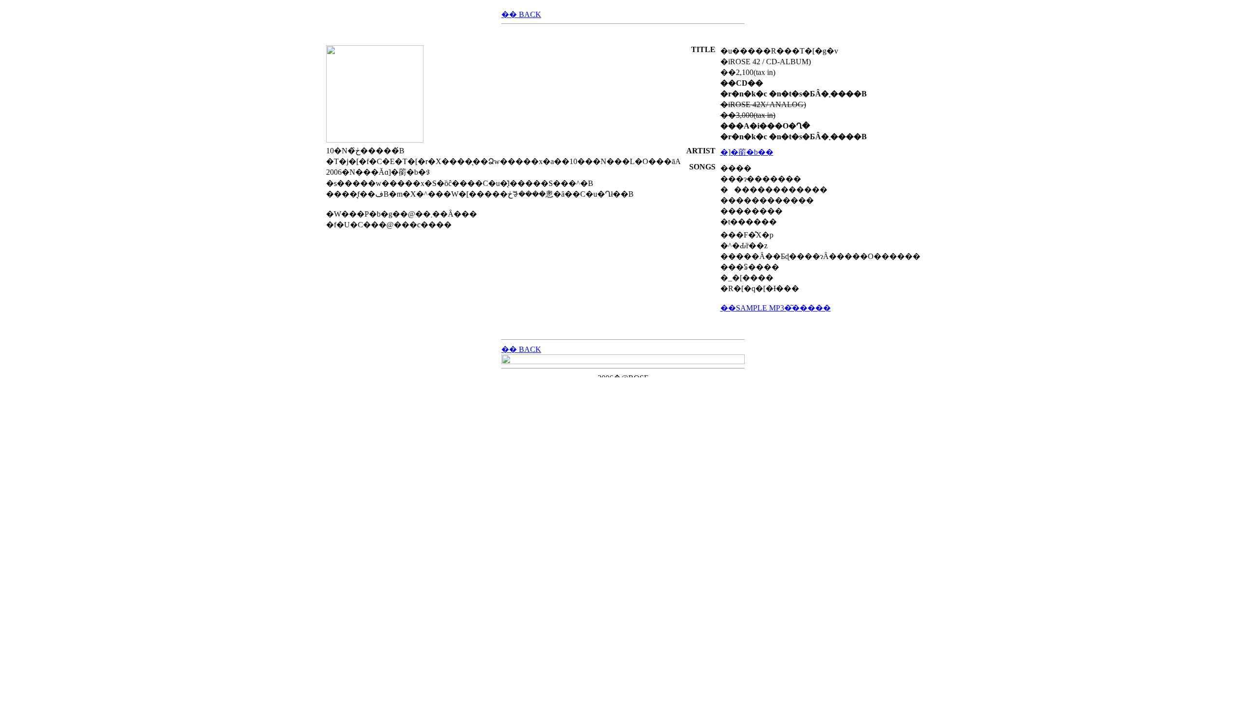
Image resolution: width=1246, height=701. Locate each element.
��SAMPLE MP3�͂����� (775, 308)
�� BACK (521, 14)
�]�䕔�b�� (746, 152)
